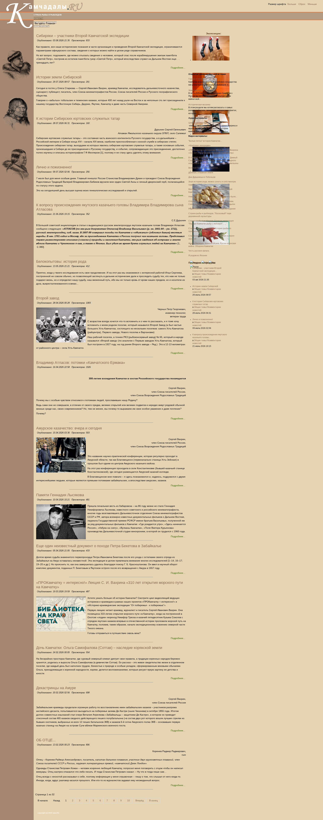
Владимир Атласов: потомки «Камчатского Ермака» (80, 362)
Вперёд (139, 800)
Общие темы (200, 274)
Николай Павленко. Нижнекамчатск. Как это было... (212, 197)
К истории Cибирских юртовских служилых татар (78, 118)
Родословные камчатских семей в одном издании (212, 209)
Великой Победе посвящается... (203, 168)
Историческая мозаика (199, 105)
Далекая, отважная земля (200, 173)
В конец (153, 800)
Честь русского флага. (198, 251)
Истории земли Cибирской (205, 286)
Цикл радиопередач (198, 123)
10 (128, 800)
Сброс (301, 4)
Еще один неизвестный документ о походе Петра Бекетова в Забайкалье (98, 546)
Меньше (312, 4)
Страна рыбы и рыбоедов (48, 15)
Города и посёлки (196, 79)
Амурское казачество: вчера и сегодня (69, 428)
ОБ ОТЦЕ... (46, 740)
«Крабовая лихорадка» (199, 145)
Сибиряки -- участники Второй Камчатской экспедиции (82, 36)
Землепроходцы (196, 90)
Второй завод (47, 298)
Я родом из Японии (197, 255)
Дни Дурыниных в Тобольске (202, 177)
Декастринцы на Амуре (56, 688)
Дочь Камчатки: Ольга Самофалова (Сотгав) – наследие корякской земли (99, 648)
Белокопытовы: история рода (61, 261)
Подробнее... (178, 67)
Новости (38, 19)
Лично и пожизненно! (202, 319)
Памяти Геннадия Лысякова (60, 495)
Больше (292, 4)
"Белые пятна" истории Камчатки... (205, 141)
